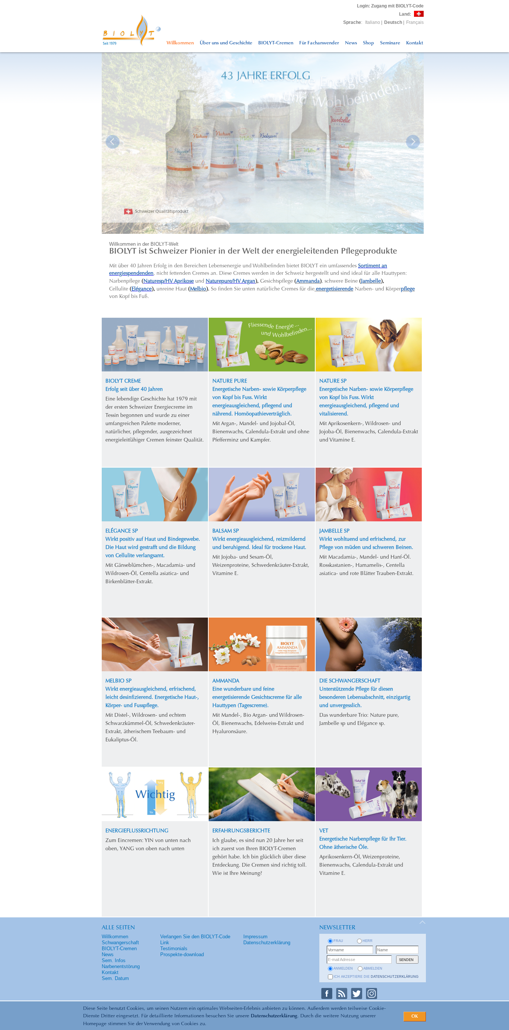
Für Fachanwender (319, 43)
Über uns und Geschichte (226, 43)
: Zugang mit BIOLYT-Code (390, 6)
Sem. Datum (115, 978)
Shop (368, 43)
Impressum (255, 936)
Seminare (390, 43)
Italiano (372, 22)
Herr (368, 941)
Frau (338, 941)
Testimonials (173, 948)
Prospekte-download (182, 954)
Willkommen (180, 43)
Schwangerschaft (120, 942)
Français (415, 22)
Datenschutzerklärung (274, 1016)
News (351, 43)
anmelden (343, 968)
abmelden (372, 968)
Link (164, 942)
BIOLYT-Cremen (275, 43)
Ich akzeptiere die (375, 977)
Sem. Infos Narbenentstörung (121, 963)
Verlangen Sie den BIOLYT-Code (195, 936)
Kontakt (414, 43)
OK (414, 1016)
